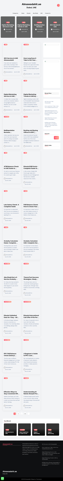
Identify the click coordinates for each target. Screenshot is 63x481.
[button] (61, 27)
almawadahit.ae (9, 29)
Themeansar (39, 479)
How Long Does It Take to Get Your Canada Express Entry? (55, 27)
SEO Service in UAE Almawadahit (39, 26)
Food (6, 378)
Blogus (33, 479)
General (23, 22)
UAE (41, 13)
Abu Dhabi (35, 13)
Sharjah (28, 13)
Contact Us (47, 13)
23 (25, 414)
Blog (6, 191)
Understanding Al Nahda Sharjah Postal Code (31, 393)
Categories (15, 13)
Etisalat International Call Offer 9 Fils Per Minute (31, 317)
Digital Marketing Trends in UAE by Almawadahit (8, 26)
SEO (8, 22)
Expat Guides (8, 301)
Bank (25, 191)
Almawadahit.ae (31, 4)
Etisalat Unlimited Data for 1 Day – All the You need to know (12, 317)
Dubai (23, 13)
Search (47, 133)
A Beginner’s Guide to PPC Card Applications (31, 355)
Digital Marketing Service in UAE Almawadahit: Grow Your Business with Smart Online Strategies (51, 112)
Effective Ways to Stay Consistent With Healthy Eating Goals (11, 393)
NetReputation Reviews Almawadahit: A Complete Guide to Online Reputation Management (51, 124)
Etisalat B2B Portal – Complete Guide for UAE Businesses (31, 168)
